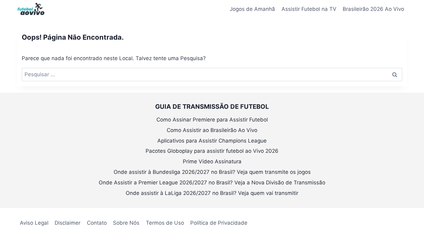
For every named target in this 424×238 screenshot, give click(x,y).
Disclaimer (67, 223)
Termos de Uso (165, 223)
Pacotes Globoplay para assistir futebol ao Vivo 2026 (212, 151)
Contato (97, 223)
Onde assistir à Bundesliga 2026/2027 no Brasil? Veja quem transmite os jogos (212, 172)
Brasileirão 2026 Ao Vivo (373, 9)
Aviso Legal (34, 223)
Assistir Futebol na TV (309, 9)
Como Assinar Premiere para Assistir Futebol (212, 120)
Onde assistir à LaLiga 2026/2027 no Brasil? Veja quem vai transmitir (212, 193)
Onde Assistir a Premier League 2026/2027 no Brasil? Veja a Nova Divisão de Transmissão (212, 182)
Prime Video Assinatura (212, 161)
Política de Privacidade (218, 223)
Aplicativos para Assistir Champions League (212, 141)
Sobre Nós (126, 223)
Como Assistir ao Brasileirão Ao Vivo (212, 130)
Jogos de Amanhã (252, 9)
